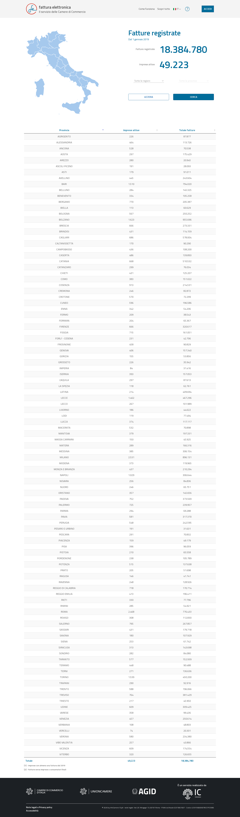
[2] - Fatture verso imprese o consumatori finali (45, 769)
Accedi (208, 9)
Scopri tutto (163, 9)
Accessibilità (32, 810)
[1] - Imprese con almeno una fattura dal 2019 (44, 765)
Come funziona (147, 9)
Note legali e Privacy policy (39, 807)
